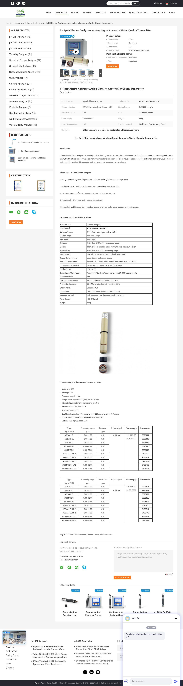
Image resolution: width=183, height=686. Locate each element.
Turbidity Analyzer (18, 54)
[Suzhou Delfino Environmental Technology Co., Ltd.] (21, 12)
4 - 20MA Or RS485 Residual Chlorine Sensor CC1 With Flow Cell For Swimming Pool (163, 613)
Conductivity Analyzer (20, 66)
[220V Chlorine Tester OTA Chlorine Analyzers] (12, 159)
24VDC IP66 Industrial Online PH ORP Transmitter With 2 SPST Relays (93, 647)
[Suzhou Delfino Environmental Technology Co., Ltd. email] (12, 212)
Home (48, 12)
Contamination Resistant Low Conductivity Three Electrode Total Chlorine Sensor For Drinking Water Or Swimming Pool (139, 613)
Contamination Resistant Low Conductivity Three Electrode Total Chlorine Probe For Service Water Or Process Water (116, 613)
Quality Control (138, 12)
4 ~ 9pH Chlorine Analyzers (28, 151)
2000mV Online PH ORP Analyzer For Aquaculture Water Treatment (49, 662)
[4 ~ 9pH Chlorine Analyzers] (12, 150)
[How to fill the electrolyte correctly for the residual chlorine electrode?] (76, 51)
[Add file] (126, 681)
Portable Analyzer (18, 107)
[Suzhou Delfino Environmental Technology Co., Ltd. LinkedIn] (18, 3)
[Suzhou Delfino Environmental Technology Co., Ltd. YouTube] (23, 3)
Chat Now (158, 3)
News (172, 12)
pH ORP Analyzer (17, 36)
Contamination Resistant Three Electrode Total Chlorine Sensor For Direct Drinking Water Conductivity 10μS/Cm (93, 613)
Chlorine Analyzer (33, 23)
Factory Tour (117, 12)
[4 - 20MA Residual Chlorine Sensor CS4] (12, 142)
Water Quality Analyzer (20, 125)
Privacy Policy (40, 683)
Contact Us (158, 12)
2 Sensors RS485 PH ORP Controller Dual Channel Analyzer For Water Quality (94, 662)
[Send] (176, 681)
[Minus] (176, 618)
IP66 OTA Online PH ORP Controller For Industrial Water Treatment (93, 655)
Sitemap (10, 668)
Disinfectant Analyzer (20, 113)
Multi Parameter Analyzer (22, 119)
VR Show (86, 12)
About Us (101, 12)
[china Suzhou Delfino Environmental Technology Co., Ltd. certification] (17, 185)
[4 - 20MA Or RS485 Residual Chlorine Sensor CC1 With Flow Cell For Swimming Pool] (163, 599)
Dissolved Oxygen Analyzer (22, 60)
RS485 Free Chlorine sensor (75, 535)
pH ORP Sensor (17, 48)
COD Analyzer (16, 78)
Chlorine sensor (93, 535)
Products (61, 12)
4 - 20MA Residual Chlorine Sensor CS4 (33, 143)
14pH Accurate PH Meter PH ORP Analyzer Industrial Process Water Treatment (48, 648)
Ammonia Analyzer (18, 101)
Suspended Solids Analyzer (22, 72)
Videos (74, 12)
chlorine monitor (106, 535)
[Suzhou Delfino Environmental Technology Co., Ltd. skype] (35, 212)
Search (136, 3)
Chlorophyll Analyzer (19, 89)
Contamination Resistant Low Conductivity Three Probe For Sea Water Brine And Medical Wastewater (69, 613)
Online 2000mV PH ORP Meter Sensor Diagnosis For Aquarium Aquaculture (50, 655)
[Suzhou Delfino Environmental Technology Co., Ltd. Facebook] (12, 3)
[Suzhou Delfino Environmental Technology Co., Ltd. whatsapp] (20, 212)
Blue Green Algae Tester (21, 95)
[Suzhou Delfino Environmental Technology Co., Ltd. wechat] (28, 212)
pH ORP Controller (18, 42)
